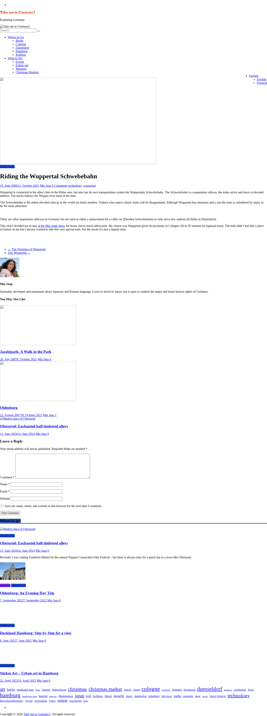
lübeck (108, 696)
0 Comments (59, 185)
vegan (29, 700)
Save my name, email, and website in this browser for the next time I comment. (53, 506)
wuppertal (89, 185)
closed (136, 689)
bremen (46, 689)
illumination (65, 696)
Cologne (21, 44)
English (253, 75)
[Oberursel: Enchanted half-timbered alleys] (17, 418)
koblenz (98, 696)
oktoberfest (140, 696)
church (127, 689)
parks (177, 696)
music (129, 696)
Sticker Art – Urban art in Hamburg (29, 673)
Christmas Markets (27, 72)
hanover (53, 696)
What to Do (15, 58)
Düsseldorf (22, 47)
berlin (11, 689)
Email (5, 491)
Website (5, 498)
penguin (188, 696)
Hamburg (21, 51)
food (251, 689)
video (52, 700)
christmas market (105, 689)
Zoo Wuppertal (19, 252)
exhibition (240, 689)
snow (198, 696)
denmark (177, 689)
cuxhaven (166, 690)
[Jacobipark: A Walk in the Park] (38, 344)
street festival (218, 696)
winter (62, 700)
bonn (38, 690)
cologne (151, 689)
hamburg (10, 695)
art (2, 689)
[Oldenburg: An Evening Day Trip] (12, 578)
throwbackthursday (11, 700)
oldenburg (153, 696)
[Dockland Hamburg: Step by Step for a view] (12, 618)
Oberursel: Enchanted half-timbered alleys (34, 426)
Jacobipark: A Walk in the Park (25, 352)
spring (205, 696)
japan (79, 695)
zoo (85, 700)
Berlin (19, 40)
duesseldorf (209, 689)
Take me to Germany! (17, 12)
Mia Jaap (46, 185)
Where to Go (16, 37)
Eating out (22, 65)
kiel (88, 696)
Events (20, 61)
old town (166, 696)
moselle (119, 696)
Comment (7, 477)
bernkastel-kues (25, 689)
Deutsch (262, 82)
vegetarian (40, 700)
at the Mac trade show (51, 225)
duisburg (228, 690)
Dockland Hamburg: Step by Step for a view (36, 633)
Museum (21, 68)
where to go (7, 166)
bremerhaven (59, 689)
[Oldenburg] (38, 400)
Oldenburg (9, 408)
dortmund (189, 689)
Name (5, 484)
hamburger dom (29, 696)
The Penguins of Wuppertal (27, 249)
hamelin (43, 696)
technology (75, 185)
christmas (77, 689)
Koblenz (21, 54)
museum (5, 585)
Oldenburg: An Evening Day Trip (27, 593)
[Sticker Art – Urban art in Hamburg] (12, 659)
